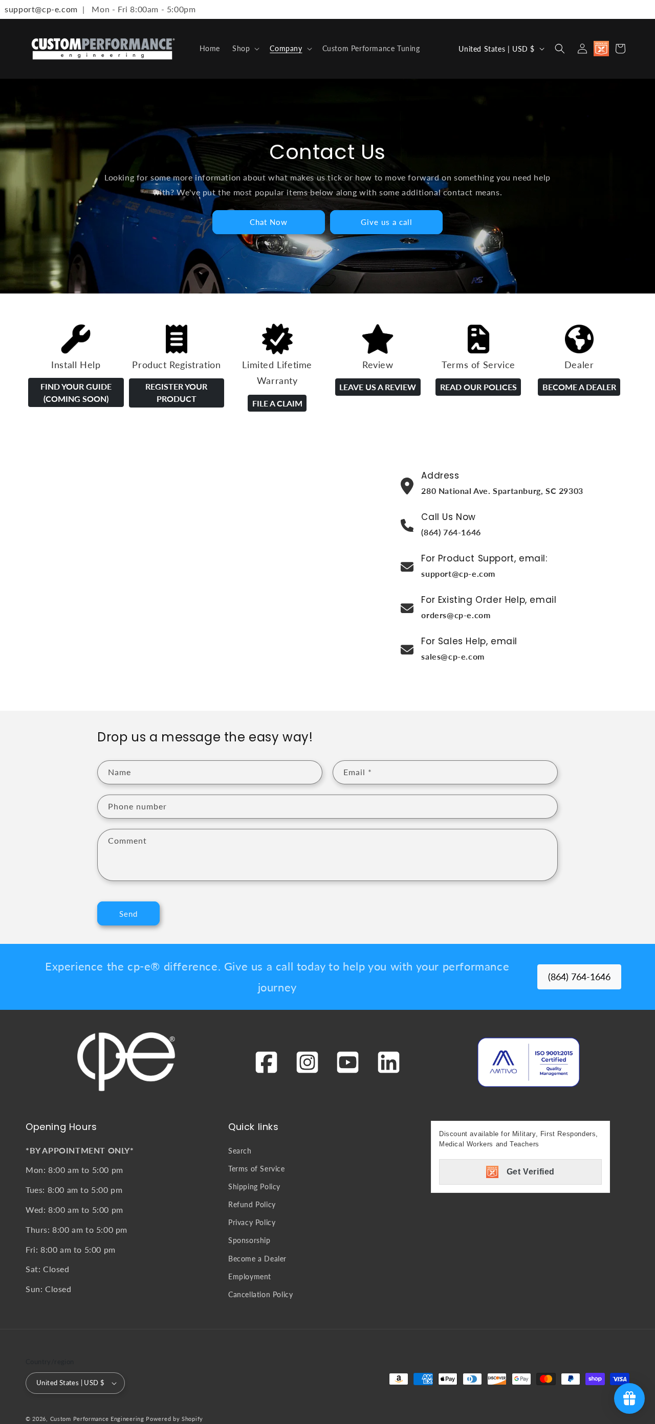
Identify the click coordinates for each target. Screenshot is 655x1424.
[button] (245, 48)
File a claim (277, 403)
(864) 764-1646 (579, 976)
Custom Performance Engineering (97, 1418)
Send (128, 913)
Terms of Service (256, 1168)
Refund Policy (252, 1204)
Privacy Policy (251, 1222)
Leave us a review (377, 387)
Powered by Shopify (174, 1418)
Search (240, 1150)
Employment (249, 1276)
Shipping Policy (254, 1186)
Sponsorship (249, 1240)
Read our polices (478, 387)
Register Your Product (176, 392)
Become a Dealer (579, 387)
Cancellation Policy (260, 1294)
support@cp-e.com (39, 9)
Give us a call (386, 222)
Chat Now (269, 222)
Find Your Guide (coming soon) (76, 392)
